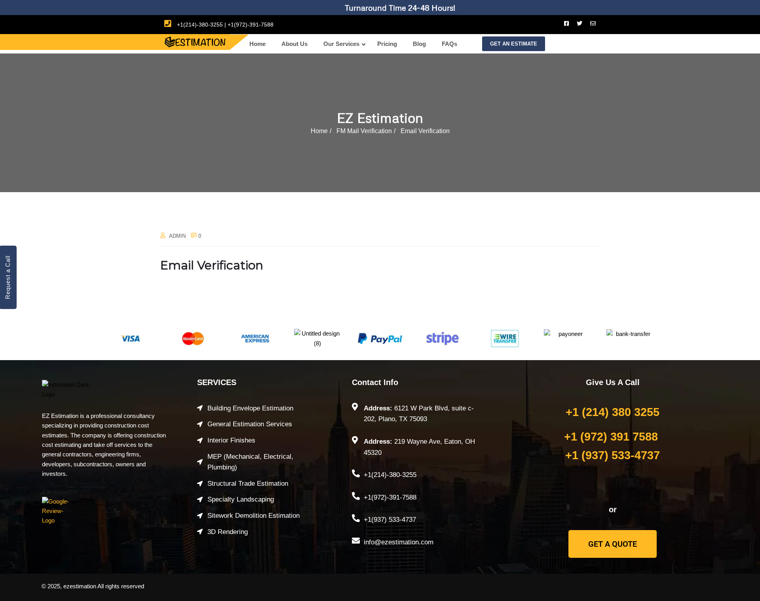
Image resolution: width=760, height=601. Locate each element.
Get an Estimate (513, 44)
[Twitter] (579, 23)
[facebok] (566, 23)
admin (177, 236)
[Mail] (593, 23)
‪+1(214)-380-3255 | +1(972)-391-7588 (224, 24)
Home (319, 131)
